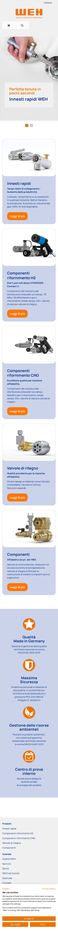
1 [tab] (26, 125)
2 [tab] (31, 125)
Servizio (6, 863)
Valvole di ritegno (11, 843)
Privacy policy (49, 888)
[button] (49, 3)
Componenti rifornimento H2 (17, 833)
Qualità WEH (9, 858)
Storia (5, 868)
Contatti (6, 882)
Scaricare (7, 878)
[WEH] (29, 13)
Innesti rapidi (9, 828)
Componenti (9, 847)
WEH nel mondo (10, 873)
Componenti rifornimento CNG (18, 838)
